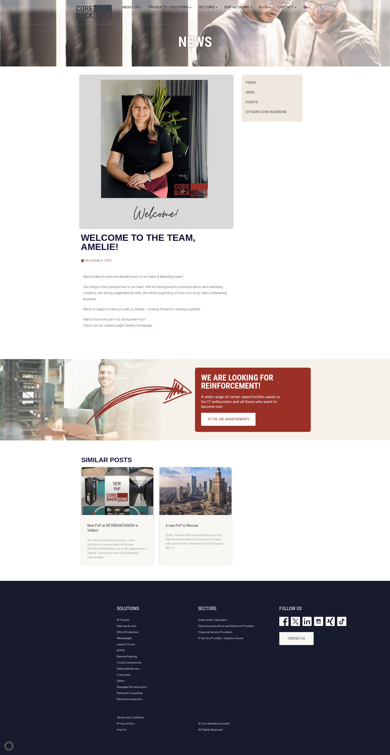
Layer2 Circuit (126, 644)
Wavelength (124, 638)
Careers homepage (138, 325)
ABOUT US (130, 7)
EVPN (121, 650)
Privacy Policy (126, 723)
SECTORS (206, 7)
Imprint (121, 729)
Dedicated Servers (128, 668)
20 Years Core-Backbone (266, 112)
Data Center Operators (212, 619)
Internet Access (126, 626)
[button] (9, 746)
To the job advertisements (228, 419)
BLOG (263, 7)
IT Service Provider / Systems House (220, 638)
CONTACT (286, 7)
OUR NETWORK (236, 7)
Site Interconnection (129, 699)
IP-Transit (123, 619)
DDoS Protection (128, 632)
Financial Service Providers (215, 632)
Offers (121, 680)
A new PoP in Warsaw (182, 525)
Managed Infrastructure (132, 687)
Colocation (124, 674)
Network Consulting (129, 693)
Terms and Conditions (130, 717)
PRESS (251, 83)
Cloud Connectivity (129, 662)
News (250, 92)
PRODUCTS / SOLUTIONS (169, 7)
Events (252, 102)
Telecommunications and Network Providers (226, 626)
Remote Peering (127, 656)
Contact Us (296, 638)
